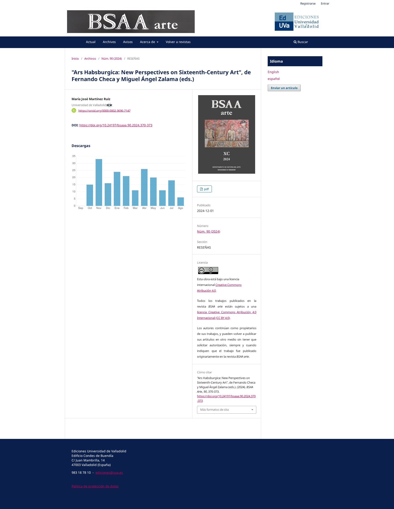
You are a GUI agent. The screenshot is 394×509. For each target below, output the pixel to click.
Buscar (302, 42)
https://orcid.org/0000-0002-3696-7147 (104, 110)
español (274, 78)
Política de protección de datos (95, 486)
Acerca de (148, 42)
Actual (91, 42)
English (273, 72)
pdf (206, 189)
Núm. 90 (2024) (111, 58)
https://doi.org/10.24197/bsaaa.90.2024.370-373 (115, 125)
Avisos (128, 42)
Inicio (75, 58)
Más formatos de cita (214, 409)
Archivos (109, 42)
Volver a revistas (178, 42)
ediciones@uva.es (109, 472)
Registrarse (308, 3)
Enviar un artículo (284, 88)
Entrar (325, 3)
